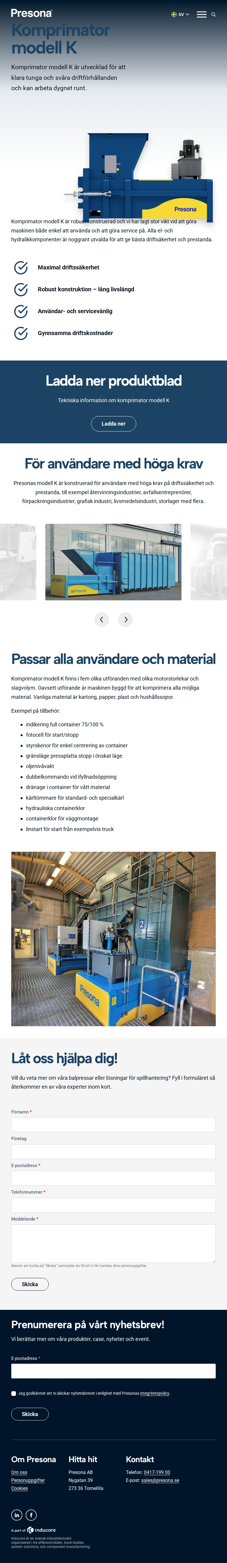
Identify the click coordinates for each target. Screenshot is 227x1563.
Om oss (19, 1472)
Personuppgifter (28, 1480)
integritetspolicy (154, 1393)
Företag (18, 1138)
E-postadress (25, 1165)
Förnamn (21, 1112)
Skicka (30, 1284)
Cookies (19, 1488)
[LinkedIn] (16, 1515)
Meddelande (24, 1219)
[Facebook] (31, 1515)
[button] (101, 619)
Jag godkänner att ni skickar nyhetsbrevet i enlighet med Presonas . (93, 1393)
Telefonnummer (28, 1192)
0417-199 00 (157, 1472)
